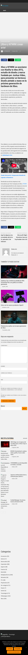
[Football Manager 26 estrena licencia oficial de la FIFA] (5, 500)
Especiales (3, 564)
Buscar (3, 406)
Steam (2, 588)
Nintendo (3, 577)
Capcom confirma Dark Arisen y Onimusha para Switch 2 (19, 475)
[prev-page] (2, 512)
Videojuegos (4, 596)
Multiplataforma (7, 438)
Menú (4, 10)
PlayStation (4, 582)
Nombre (3, 366)
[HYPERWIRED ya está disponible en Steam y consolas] (5, 463)
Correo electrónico (6, 373)
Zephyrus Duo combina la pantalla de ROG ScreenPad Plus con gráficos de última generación (12, 282)
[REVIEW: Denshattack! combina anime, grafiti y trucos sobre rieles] (5, 451)
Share (4, 60)
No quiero (17, 648)
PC (1, 580)
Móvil (2, 572)
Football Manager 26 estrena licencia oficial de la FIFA (18, 500)
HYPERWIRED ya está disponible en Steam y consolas (19, 463)
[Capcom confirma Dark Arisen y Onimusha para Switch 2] (5, 475)
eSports (3, 567)
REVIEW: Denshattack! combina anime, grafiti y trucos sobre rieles (19, 452)
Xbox (8, 41)
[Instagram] (26, 1)
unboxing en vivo (7, 155)
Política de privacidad (14, 652)
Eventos (3, 569)
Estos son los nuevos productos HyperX (12, 305)
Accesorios (4, 556)
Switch (2, 590)
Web (2, 379)
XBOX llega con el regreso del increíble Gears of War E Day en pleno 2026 (19, 443)
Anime (2, 559)
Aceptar (10, 648)
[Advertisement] (14, 129)
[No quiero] (26, 647)
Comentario (4, 345)
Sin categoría (4, 585)
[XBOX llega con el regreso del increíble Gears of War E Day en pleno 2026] (5, 442)
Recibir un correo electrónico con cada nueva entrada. (13, 396)
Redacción (7, 51)
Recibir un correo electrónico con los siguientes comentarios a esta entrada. (11, 389)
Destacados (4, 561)
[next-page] (4, 512)
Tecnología (4, 41)
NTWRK (24, 184)
